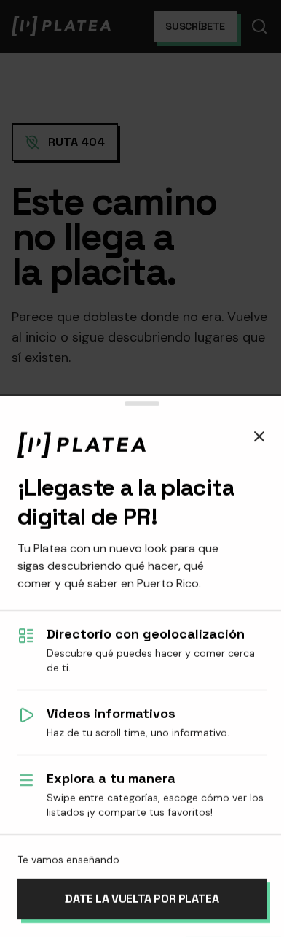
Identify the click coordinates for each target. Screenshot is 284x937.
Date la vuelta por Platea (141, 898)
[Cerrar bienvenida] (259, 436)
